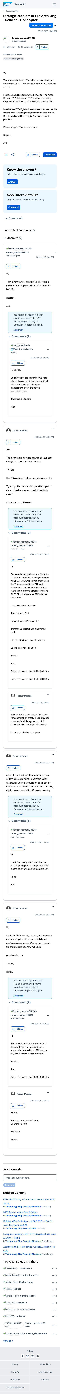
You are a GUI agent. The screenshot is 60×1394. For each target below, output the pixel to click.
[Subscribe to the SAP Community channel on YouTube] (32, 1356)
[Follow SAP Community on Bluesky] (27, 1356)
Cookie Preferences (15, 1387)
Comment (50, 155)
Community (20, 4)
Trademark (15, 1380)
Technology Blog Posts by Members (23, 1206)
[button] (37, 47)
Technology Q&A (12, 11)
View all (7, 1341)
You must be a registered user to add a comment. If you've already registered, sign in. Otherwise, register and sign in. (28, 320)
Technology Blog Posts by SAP (20, 1228)
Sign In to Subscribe (41, 25)
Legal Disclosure (45, 1372)
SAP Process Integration (13, 59)
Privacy (15, 1364)
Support (45, 1380)
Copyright (15, 1372)
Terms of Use (45, 1364)
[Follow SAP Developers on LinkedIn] (37, 1356)
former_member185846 (23, 38)
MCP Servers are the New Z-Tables (20, 1212)
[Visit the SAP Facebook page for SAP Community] (22, 1356)
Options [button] (55, 26)
